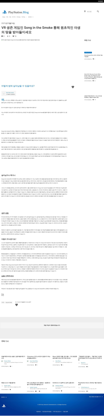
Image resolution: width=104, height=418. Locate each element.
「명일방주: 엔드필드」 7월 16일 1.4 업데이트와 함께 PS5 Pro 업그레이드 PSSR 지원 (90, 358)
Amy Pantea (58, 361)
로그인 (89, 11)
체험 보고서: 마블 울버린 (8, 383)
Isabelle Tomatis (33, 387)
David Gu (83, 362)
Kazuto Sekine (7, 361)
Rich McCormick (10, 92)
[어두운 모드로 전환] (85, 11)
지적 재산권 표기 (57, 411)
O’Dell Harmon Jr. (85, 387)
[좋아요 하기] (93, 59)
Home (3, 17)
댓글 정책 (65, 411)
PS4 (10, 17)
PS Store (19, 17)
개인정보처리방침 (46, 411)
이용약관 (38, 411)
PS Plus (23, 17)
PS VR (13, 17)
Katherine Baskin (59, 385)
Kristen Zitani (7, 385)
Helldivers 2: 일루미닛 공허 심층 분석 (63, 383)
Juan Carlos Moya (34, 361)
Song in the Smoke (9, 302)
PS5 (7, 17)
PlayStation (18, 12)
